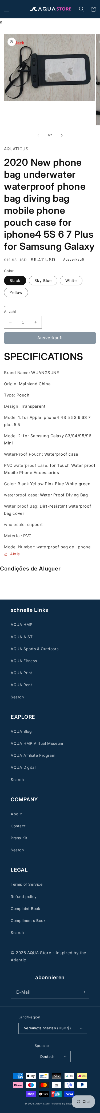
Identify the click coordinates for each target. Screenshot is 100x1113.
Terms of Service (27, 884)
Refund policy (24, 896)
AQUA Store (42, 1103)
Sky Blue (43, 280)
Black (15, 280)
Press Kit (19, 838)
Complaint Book (25, 908)
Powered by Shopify (63, 1103)
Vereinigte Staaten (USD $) (47, 1028)
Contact (18, 826)
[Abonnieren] (83, 992)
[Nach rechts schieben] (62, 135)
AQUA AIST (22, 636)
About (16, 814)
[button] (7, 9)
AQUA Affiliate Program (33, 755)
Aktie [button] (15, 554)
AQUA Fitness (24, 660)
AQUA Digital (23, 767)
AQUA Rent (21, 684)
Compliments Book (28, 920)
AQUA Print (21, 672)
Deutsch (47, 1056)
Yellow (16, 292)
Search (17, 697)
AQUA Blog (21, 731)
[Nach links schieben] (38, 135)
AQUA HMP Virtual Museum (37, 743)
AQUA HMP (22, 624)
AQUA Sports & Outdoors (34, 648)
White (71, 280)
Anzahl (10, 311)
